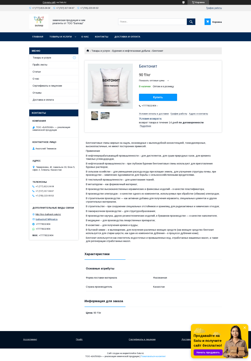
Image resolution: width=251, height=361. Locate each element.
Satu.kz (140, 353)
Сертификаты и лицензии (47, 85)
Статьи (37, 71)
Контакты (101, 36)
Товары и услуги (60, 36)
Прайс (79, 339)
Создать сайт (49, 2)
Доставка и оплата (127, 36)
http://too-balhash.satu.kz (48, 214)
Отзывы (37, 92)
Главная (37, 36)
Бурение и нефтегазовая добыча (131, 50)
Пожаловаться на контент (153, 356)
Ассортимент (30, 339)
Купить (158, 97)
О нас (85, 36)
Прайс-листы (40, 64)
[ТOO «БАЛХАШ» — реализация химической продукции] (38, 28)
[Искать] (191, 21)
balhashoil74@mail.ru (47, 219)
